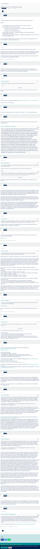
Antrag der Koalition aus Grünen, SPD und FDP (8, 348)
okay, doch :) (4, 238)
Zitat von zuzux (4, 251)
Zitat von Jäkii (4, 218)
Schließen (10, 547)
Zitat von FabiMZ (5, 300)
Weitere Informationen (4, 547)
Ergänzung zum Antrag (4, 349)
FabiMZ (10, 59)
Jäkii (9, 311)
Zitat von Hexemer (5, 81)
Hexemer (9, 8)
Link (33, 20)
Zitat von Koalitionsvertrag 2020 (8, 126)
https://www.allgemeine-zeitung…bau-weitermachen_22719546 (24, 524)
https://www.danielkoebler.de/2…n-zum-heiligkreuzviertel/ (28, 100)
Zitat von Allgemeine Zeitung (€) (8, 514)
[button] (1, 1)
